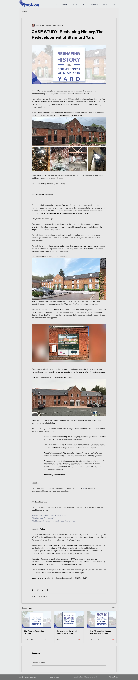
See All (114, 607)
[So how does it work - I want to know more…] (69, 619)
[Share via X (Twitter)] (37, 590)
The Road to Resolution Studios (34, 632)
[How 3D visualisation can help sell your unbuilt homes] (101, 619)
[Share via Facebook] (33, 590)
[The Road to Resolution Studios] (36, 619)
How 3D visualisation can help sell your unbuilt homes (100, 632)
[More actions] (105, 25)
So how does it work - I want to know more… (67, 632)
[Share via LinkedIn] (42, 590)
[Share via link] (47, 590)
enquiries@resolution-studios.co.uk (85, 677)
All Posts (24, 11)
